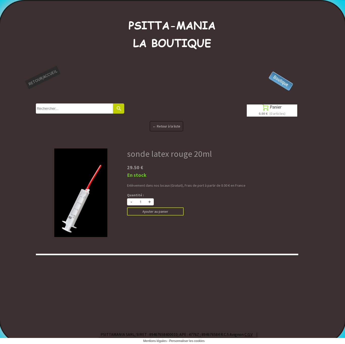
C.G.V (248, 334)
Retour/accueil (43, 77)
